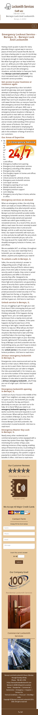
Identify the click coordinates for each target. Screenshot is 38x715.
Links (19, 697)
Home (9, 687)
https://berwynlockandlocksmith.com (19, 682)
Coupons (28, 690)
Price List (22, 695)
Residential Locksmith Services (19, 592)
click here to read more (25, 299)
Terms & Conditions (11, 695)
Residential (16, 687)
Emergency (19, 690)
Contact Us (19, 692)
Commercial (26, 687)
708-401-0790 (19, 13)
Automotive (10, 690)
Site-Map (30, 695)
